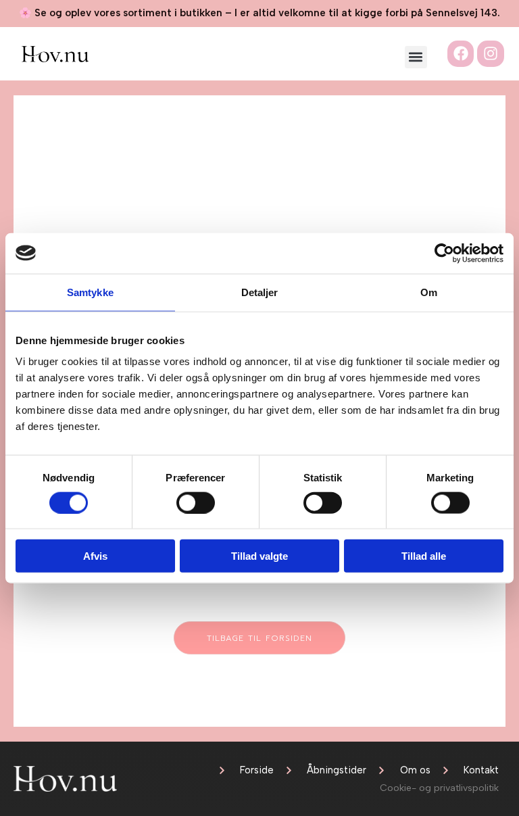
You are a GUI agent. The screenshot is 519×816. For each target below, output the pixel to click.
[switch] (195, 502)
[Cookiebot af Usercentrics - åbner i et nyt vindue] (444, 253)
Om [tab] (428, 291)
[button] (416, 57)
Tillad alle (423, 556)
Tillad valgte (259, 556)
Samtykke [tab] (90, 291)
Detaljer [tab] (259, 291)
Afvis (95, 556)
